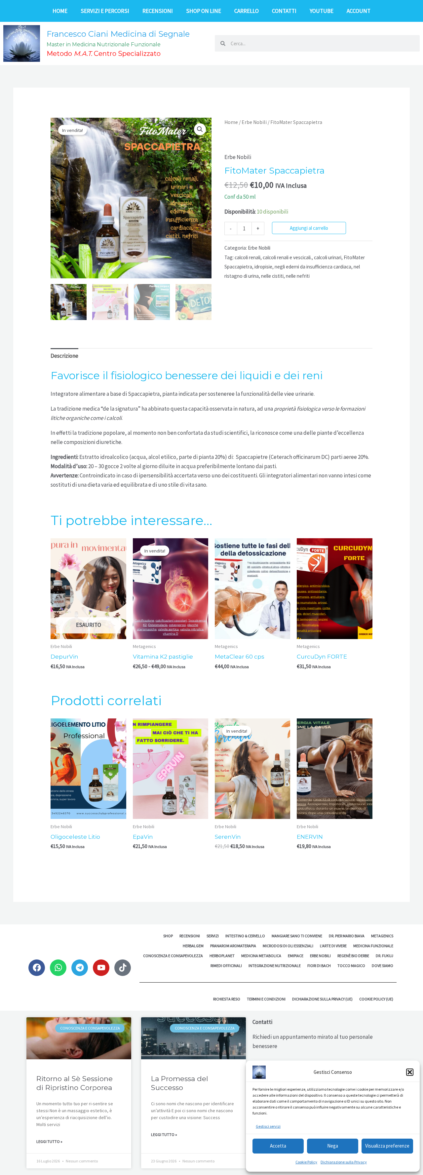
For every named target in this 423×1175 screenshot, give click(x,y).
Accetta (278, 1146)
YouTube (321, 11)
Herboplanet (222, 955)
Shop (168, 935)
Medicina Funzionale (373, 945)
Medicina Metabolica (261, 955)
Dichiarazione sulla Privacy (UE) (322, 998)
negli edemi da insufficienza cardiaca (313, 266)
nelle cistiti (272, 276)
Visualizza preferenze (387, 1146)
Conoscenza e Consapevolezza (173, 955)
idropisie (263, 266)
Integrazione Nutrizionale (275, 965)
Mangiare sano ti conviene (297, 935)
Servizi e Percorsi (105, 11)
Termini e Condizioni (266, 998)
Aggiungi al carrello (309, 228)
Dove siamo (382, 965)
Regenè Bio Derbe (353, 955)
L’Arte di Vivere (333, 945)
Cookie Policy (306, 1161)
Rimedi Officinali (226, 965)
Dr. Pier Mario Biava (347, 935)
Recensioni (157, 11)
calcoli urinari (327, 257)
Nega (332, 1146)
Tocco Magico (351, 965)
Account (358, 11)
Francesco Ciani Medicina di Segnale (118, 34)
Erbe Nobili (254, 122)
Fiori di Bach (319, 965)
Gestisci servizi (268, 1126)
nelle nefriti (298, 276)
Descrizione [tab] (64, 355)
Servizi (213, 935)
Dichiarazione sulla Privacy (344, 1161)
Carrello (246, 11)
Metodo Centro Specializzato (104, 54)
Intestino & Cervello (245, 935)
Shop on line (203, 11)
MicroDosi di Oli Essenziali (288, 945)
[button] (409, 1072)
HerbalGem (193, 945)
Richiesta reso (226, 998)
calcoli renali (247, 257)
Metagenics (382, 935)
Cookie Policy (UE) (376, 998)
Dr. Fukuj (384, 955)
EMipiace (295, 955)
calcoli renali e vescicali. (287, 257)
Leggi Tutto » (49, 1141)
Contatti (284, 11)
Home (60, 11)
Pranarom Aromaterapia (233, 945)
